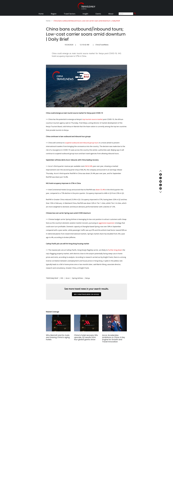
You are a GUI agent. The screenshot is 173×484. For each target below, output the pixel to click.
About (110, 14)
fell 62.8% (88, 166)
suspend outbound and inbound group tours (82, 143)
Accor (68, 278)
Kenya (87, 278)
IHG (61, 278)
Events (98, 14)
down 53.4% (100, 189)
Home (41, 14)
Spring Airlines (77, 278)
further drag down (115, 250)
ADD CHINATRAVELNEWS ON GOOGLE (86, 294)
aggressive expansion (107, 223)
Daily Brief (54, 278)
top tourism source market (92, 119)
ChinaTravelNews (101, 45)
